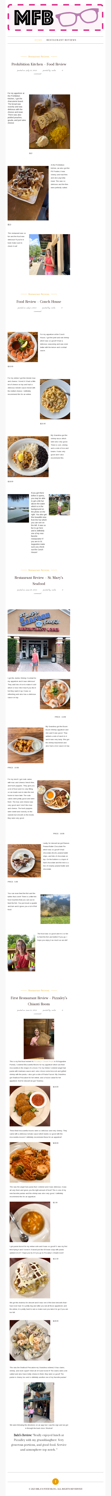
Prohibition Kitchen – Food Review (39, 64)
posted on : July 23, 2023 (27, 70)
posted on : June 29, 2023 (27, 589)
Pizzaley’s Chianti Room (44, 1061)
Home (38, 40)
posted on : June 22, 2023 (27, 1009)
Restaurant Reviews (61, 40)
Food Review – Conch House (39, 301)
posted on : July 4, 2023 (27, 307)
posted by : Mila (49, 70)
